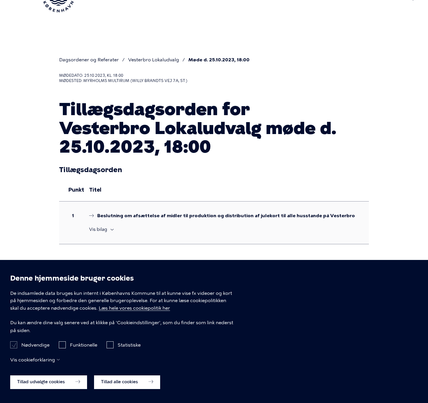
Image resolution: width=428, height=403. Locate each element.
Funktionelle (83, 344)
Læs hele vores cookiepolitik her (134, 308)
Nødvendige (35, 344)
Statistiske (129, 344)
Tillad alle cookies (120, 381)
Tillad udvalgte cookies (41, 381)
